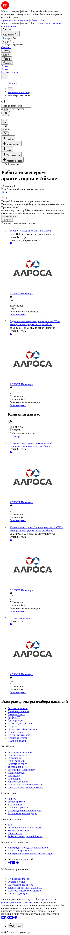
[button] (4, 66)
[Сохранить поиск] (4, 122)
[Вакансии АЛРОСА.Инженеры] (38, 268)
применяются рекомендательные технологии (28, 900)
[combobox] (16, 106)
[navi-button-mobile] (4, 76)
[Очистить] (5, 113)
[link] (6, 58)
